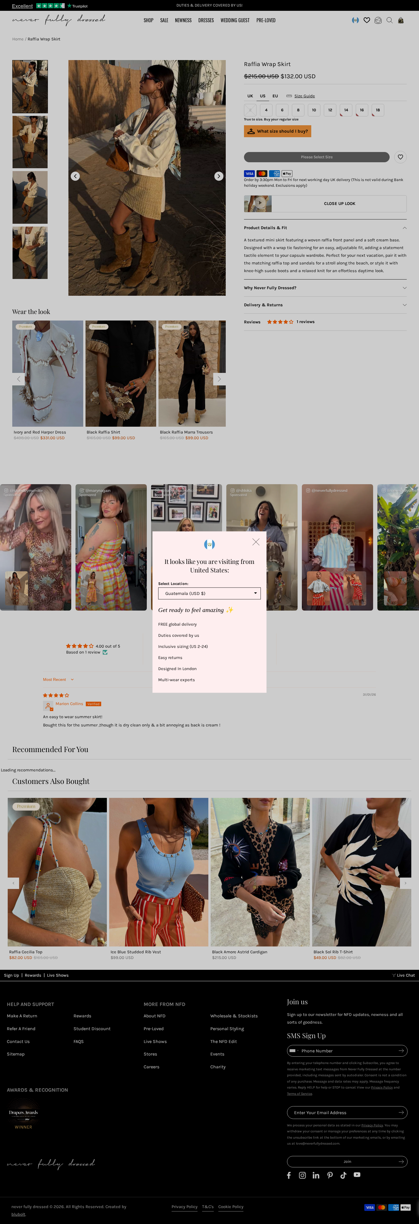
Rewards (33, 975)
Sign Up (11, 975)
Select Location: (173, 583)
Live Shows (58, 975)
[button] (256, 542)
